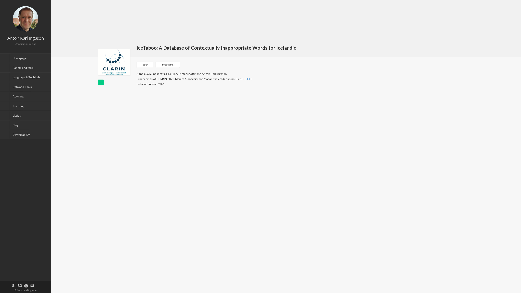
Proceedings (168, 64)
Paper (145, 64)
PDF (248, 79)
